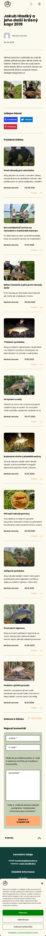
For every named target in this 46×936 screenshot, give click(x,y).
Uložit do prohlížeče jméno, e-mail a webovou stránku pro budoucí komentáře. (23, 761)
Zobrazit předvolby (23, 926)
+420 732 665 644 (27, 863)
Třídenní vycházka (14, 342)
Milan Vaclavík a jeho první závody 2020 (23, 286)
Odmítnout (23, 919)
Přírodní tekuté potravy (17, 513)
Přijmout (23, 912)
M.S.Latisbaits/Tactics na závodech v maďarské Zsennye (21, 229)
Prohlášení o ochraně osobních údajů (23, 932)
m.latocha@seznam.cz (26, 860)
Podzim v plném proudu (16, 685)
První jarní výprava (14, 628)
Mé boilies (23, 878)
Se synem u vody (13, 399)
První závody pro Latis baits (19, 170)
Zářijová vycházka (14, 570)
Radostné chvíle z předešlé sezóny (22, 456)
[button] (42, 883)
